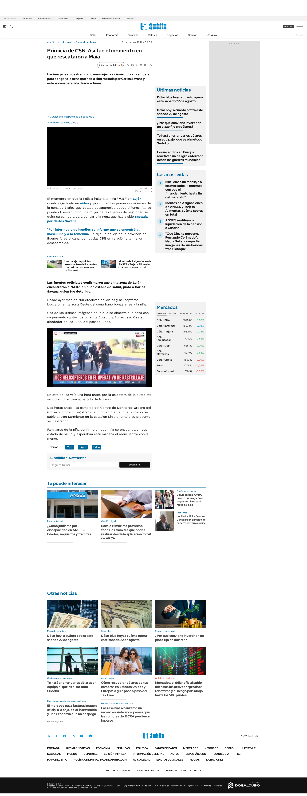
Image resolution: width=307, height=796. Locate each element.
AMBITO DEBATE (183, 770)
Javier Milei (63, 18)
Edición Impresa (115, 754)
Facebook (57, 736)
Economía (112, 35)
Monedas (161, 313)
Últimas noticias (78, 748)
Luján (137, 199)
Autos (174, 754)
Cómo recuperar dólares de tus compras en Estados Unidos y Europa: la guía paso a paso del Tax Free (124, 689)
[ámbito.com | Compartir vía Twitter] (136, 64)
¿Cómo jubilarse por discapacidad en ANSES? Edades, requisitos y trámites (69, 530)
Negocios (172, 35)
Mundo (72, 754)
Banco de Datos (165, 748)
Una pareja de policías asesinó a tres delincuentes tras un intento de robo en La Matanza (80, 266)
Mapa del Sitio (57, 759)
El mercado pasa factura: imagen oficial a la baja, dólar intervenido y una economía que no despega (72, 710)
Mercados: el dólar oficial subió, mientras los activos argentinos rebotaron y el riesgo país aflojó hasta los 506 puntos (179, 689)
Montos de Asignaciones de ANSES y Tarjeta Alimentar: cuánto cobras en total (134, 264)
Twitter (48, 736)
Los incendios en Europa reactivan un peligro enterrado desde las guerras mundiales (180, 156)
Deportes (91, 754)
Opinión (192, 35)
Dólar (93, 35)
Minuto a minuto (166, 678)
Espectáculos (196, 754)
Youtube (81, 736)
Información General (73, 42)
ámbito (51, 42)
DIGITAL (118, 770)
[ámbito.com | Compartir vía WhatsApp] (128, 64)
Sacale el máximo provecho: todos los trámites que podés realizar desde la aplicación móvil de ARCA (126, 532)
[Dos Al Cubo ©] (244, 785)
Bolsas (173, 313)
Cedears (199, 313)
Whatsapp (90, 736)
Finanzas (133, 35)
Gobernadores (44, 18)
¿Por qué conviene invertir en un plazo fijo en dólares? (179, 125)
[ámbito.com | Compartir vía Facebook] (132, 64)
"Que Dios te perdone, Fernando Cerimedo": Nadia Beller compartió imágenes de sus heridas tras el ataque (184, 241)
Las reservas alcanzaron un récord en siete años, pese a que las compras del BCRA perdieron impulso (125, 714)
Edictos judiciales (169, 759)
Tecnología (220, 754)
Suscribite (135, 465)
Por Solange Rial (55, 721)
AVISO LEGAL (141, 759)
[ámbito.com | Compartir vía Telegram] (145, 64)
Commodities (186, 313)
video (84, 203)
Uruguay (212, 35)
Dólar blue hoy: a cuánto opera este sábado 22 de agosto (180, 99)
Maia (93, 42)
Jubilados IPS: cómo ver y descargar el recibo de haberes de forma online (191, 520)
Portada (53, 748)
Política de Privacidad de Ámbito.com (100, 759)
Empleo (130, 18)
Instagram (64, 736)
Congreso (79, 18)
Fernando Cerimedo (111, 18)
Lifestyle (249, 748)
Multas (194, 759)
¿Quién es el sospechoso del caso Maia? (72, 116)
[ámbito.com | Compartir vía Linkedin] (140, 64)
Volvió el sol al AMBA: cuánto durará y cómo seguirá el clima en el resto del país (190, 499)
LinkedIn (73, 736)
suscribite (289, 26)
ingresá (299, 26)
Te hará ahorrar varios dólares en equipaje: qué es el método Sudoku (179, 139)
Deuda (93, 18)
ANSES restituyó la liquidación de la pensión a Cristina (184, 224)
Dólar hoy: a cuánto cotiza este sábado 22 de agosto (180, 112)
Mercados (27, 18)
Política (152, 35)
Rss (238, 754)
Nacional (54, 754)
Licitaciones (214, 759)
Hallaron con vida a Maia (64, 122)
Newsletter (299, 35)
